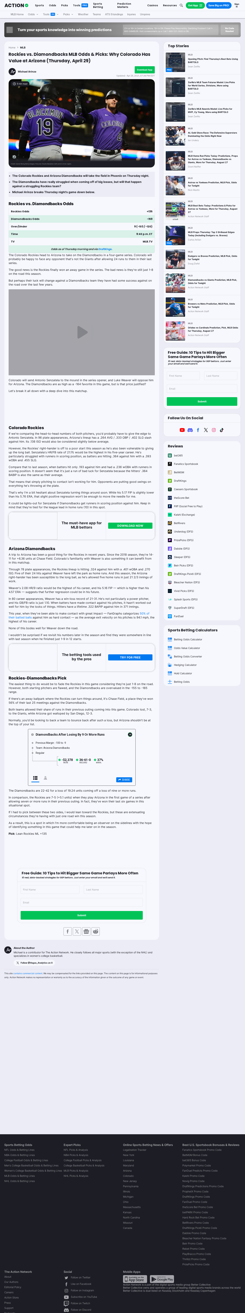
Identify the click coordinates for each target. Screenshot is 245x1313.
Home (12, 47)
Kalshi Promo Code (193, 1175)
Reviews (175, 446)
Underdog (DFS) (183, 531)
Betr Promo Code (192, 1243)
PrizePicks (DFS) (184, 540)
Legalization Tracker (134, 1149)
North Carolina (131, 1217)
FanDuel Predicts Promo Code (200, 1170)
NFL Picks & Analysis (76, 1149)
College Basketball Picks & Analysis (84, 1165)
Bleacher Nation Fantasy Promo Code (204, 1238)
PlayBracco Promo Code (196, 1253)
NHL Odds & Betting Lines (19, 1181)
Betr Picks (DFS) (183, 565)
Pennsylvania (130, 1186)
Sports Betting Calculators (193, 630)
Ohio (125, 1201)
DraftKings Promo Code (196, 1196)
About (7, 1276)
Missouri (128, 1222)
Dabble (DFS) (182, 548)
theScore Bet (181, 497)
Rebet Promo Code (193, 1248)
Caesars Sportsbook (186, 489)
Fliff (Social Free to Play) (188, 506)
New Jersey (130, 1181)
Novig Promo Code (193, 1181)
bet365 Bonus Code (194, 1160)
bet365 (178, 455)
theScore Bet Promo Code (197, 1207)
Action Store (11, 1297)
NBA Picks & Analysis (76, 1155)
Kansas (127, 1212)
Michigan (128, 1196)
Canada (127, 1227)
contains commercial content (27, 973)
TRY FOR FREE (130, 657)
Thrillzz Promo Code (194, 1259)
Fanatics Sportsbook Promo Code (202, 1149)
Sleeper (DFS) (182, 557)
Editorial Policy (12, 1287)
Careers (8, 1292)
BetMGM (179, 472)
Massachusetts (132, 1207)
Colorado (128, 1175)
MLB (22, 47)
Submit (81, 915)
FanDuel (178, 616)
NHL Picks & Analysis (76, 1175)
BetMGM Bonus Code (194, 1155)
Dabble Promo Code (194, 1233)
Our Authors (11, 1281)
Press (7, 1302)
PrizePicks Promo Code (195, 1264)
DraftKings (105, 249)
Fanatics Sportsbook (186, 463)
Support (8, 1307)
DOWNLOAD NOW (130, 525)
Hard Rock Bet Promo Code (198, 1217)
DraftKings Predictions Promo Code (203, 1186)
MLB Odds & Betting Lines (19, 1175)
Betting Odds (182, 681)
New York (128, 1155)
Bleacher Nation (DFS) (187, 582)
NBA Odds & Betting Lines (19, 1155)
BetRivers (179, 523)
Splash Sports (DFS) (186, 599)
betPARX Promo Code (195, 1212)
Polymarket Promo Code (196, 1165)
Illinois (126, 1191)
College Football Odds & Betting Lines (26, 1160)
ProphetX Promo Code (195, 1191)
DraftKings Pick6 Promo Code (199, 1227)
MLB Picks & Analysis (76, 1170)
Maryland (128, 1165)
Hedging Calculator (185, 664)
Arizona (127, 1170)
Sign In (236, 5)
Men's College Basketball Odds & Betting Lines (31, 1165)
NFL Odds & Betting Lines (19, 1149)
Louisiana (128, 1160)
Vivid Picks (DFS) (184, 590)
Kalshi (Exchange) (184, 514)
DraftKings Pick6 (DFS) (187, 573)
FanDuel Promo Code (194, 1201)
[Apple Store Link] (135, 1278)
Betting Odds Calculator (188, 639)
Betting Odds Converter (188, 656)
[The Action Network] (16, 5)
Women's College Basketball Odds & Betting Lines (33, 1170)
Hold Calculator (183, 673)
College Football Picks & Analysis (83, 1160)
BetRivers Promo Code (195, 1222)
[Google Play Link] (162, 1278)
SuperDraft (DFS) (184, 607)
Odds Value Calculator (187, 648)
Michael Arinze (27, 71)
